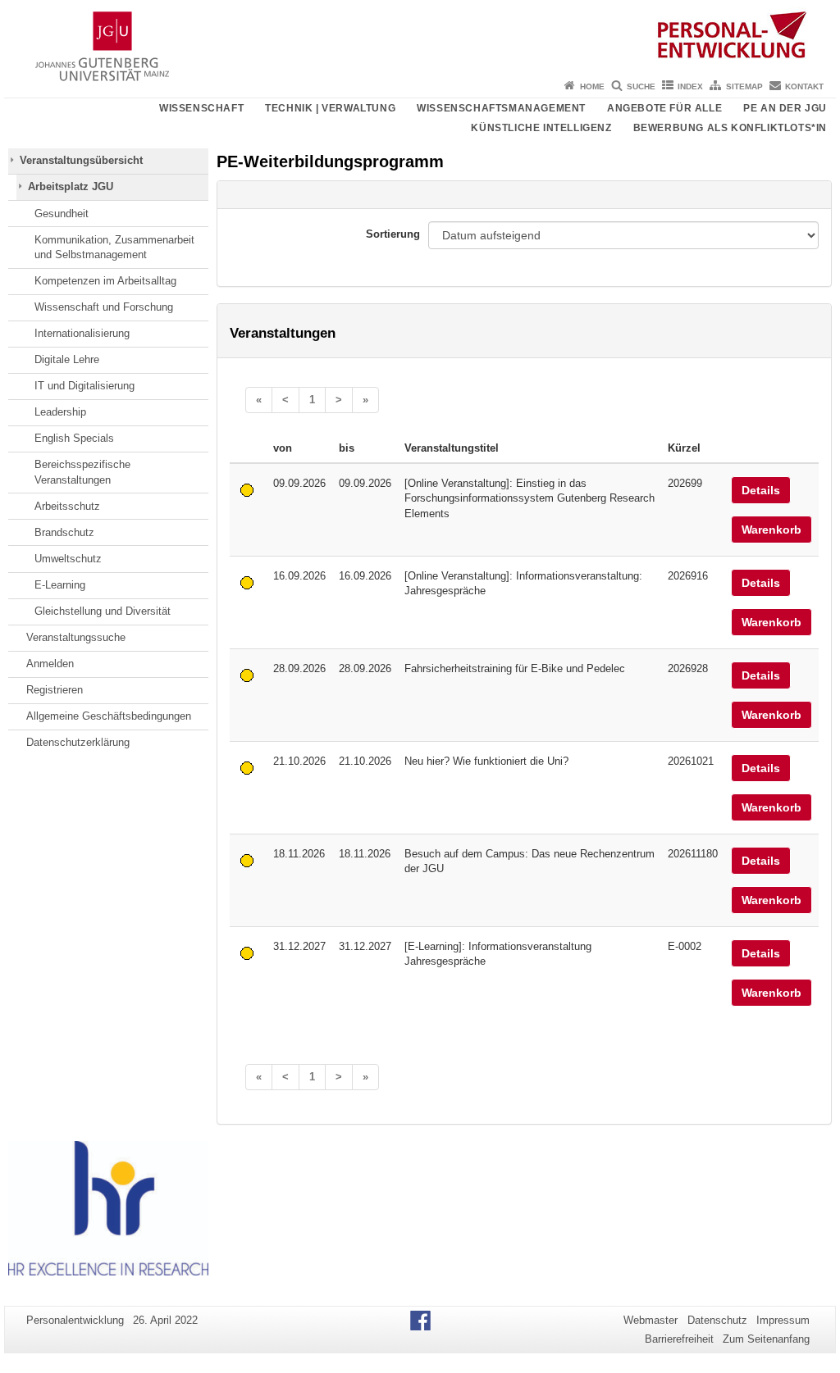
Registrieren (54, 690)
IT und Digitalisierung (84, 386)
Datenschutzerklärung (78, 742)
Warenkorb (771, 529)
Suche (641, 86)
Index (690, 86)
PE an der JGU (785, 108)
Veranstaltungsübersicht (81, 160)
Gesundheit (61, 213)
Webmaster (650, 1320)
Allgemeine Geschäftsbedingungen (108, 716)
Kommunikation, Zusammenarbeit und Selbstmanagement (114, 247)
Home (592, 86)
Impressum (783, 1320)
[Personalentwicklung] (420, 37)
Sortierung (393, 234)
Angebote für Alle (664, 108)
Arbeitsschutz (67, 506)
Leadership (60, 412)
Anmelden (50, 663)
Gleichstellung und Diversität (102, 611)
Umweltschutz (68, 558)
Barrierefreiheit (679, 1339)
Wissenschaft (201, 108)
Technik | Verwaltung (330, 108)
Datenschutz (717, 1320)
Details (761, 490)
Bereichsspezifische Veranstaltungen (82, 471)
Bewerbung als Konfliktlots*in (730, 128)
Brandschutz (64, 532)
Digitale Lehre (66, 359)
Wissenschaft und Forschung (103, 307)
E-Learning (59, 585)
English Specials (74, 438)
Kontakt (804, 86)
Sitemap (744, 86)
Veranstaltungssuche (76, 637)
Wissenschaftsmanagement (501, 108)
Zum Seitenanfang (766, 1339)
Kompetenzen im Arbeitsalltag (105, 281)
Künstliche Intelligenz (541, 128)
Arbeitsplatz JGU (70, 186)
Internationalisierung (82, 333)
